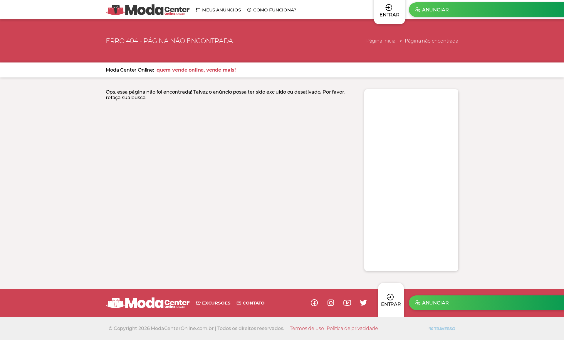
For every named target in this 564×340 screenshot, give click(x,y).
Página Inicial (381, 41)
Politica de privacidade (352, 328)
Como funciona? (274, 10)
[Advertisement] (411, 180)
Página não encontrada (431, 41)
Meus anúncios (221, 10)
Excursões (216, 303)
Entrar (391, 304)
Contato (254, 303)
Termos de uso (307, 328)
